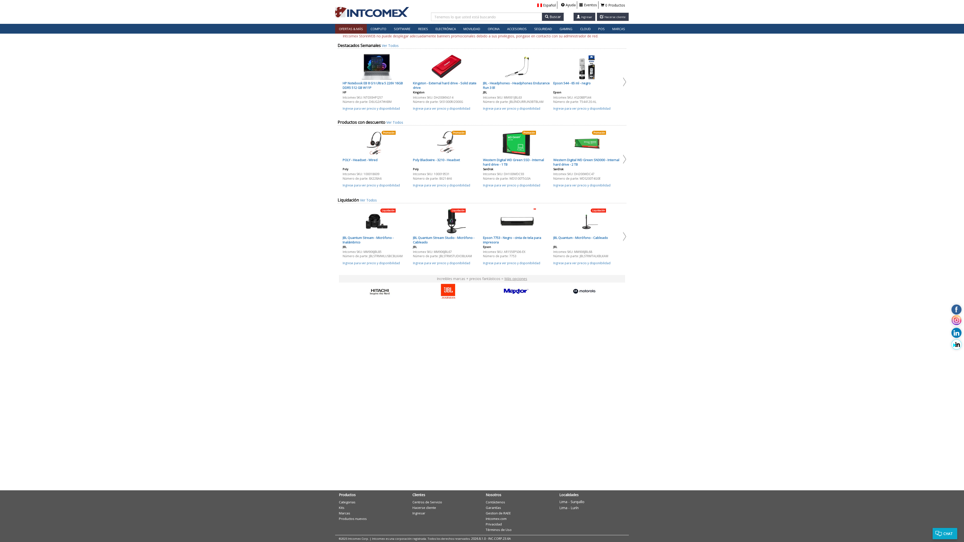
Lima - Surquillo (571, 501)
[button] (546, 5)
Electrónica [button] (446, 29)
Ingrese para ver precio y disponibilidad (371, 108)
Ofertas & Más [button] (351, 29)
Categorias (347, 502)
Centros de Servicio (427, 502)
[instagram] (956, 321)
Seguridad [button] (543, 29)
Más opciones (515, 278)
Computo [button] (378, 29)
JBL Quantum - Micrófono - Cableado (580, 237)
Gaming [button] (566, 29)
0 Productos (614, 5)
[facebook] (956, 310)
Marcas (618, 29)
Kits (341, 507)
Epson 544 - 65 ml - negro (572, 83)
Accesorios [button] (517, 29)
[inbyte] (956, 345)
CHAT (948, 533)
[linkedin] (956, 333)
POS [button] (601, 29)
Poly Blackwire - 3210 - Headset (436, 160)
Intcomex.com (496, 518)
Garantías (493, 507)
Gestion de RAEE (498, 513)
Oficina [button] (494, 29)
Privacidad (494, 524)
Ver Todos (390, 45)
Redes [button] (423, 29)
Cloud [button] (585, 29)
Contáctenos (495, 502)
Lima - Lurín (569, 507)
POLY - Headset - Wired (360, 160)
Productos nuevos (353, 518)
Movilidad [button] (471, 29)
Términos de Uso (499, 529)
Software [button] (402, 29)
